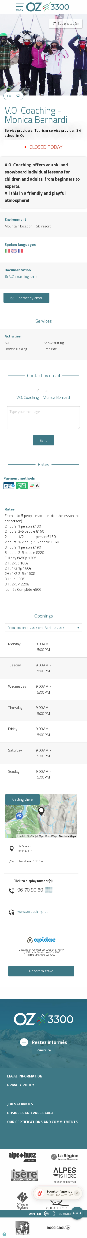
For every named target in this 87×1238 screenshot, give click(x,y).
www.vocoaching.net (32, 911)
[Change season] (51, 1213)
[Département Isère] (24, 1175)
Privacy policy (20, 1085)
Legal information (24, 1076)
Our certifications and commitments (42, 1122)
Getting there (22, 799)
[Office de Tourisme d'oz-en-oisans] (47, 7)
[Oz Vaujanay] (22, 1157)
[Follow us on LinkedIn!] (34, 1232)
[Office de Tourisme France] (22, 1201)
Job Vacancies (20, 1104)
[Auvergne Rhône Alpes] (64, 1157)
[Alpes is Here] (65, 1175)
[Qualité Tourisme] (56, 1201)
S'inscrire (43, 1050)
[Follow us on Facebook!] (26, 1232)
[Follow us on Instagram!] (19, 1232)
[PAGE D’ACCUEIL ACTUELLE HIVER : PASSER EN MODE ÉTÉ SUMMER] (49, 1213)
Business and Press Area (30, 1113)
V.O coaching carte (23, 276)
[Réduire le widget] (77, 1193)
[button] (43, 1232)
